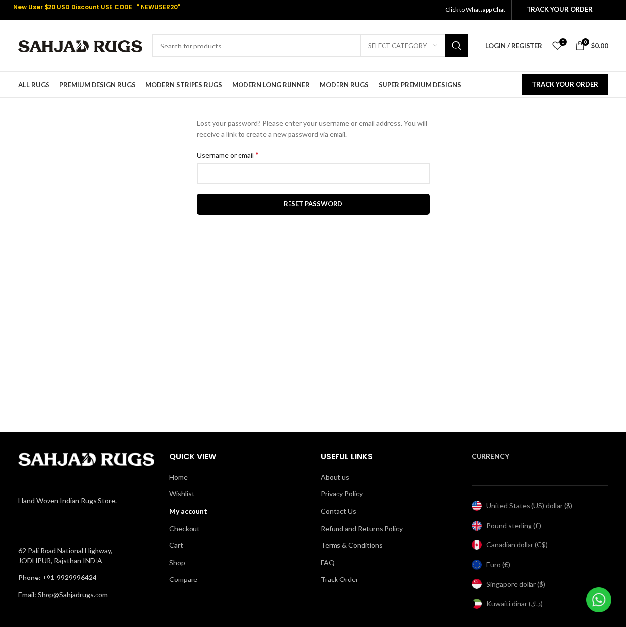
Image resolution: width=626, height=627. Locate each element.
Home (178, 477)
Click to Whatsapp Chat (475, 9)
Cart (176, 545)
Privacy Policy (342, 493)
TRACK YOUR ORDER (565, 84)
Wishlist (181, 493)
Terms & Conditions (352, 545)
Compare (183, 579)
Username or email (228, 154)
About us (335, 477)
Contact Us (338, 511)
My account (188, 511)
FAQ (328, 562)
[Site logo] (80, 45)
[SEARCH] (456, 45)
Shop (177, 562)
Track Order (339, 579)
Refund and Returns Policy (362, 528)
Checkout (184, 528)
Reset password (313, 204)
